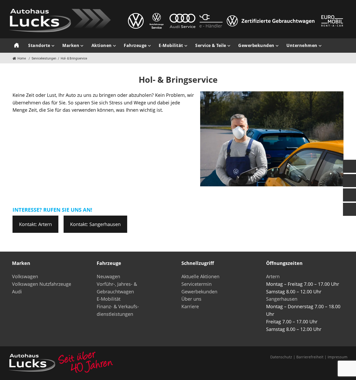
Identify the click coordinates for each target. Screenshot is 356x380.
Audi (17, 291)
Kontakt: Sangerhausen (95, 224)
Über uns (191, 299)
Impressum (337, 356)
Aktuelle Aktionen (200, 276)
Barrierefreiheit (309, 356)
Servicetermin (196, 284)
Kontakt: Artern (35, 224)
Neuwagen (108, 276)
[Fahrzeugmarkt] (349, 180)
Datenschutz (281, 356)
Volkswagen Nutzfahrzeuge (41, 284)
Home (21, 58)
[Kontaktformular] (349, 166)
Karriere (190, 306)
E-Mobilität (108, 299)
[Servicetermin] (349, 194)
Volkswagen (25, 276)
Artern (273, 276)
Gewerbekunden (199, 291)
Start (16, 45)
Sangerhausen (281, 299)
